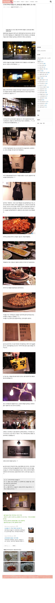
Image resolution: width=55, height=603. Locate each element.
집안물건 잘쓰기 (43, 94)
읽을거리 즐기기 (43, 79)
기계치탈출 (40, 99)
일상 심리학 (42, 65)
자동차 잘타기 (43, 107)
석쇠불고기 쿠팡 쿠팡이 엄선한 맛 (13, 528)
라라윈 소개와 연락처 (41, 50)
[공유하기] (8, 546)
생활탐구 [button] (27, 1)
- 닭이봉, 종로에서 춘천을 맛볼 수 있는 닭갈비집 (14, 520)
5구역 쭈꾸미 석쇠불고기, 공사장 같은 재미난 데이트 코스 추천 (19, 4)
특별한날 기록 (43, 68)
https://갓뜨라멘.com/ (9, 536)
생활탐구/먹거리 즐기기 (15, 7)
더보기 (32, 549)
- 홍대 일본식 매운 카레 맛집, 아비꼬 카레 (12, 515)
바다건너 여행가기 (44, 87)
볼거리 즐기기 (43, 81)
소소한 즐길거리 (43, 96)
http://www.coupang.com (10, 526)
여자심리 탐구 (43, 76)
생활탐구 (40, 78)
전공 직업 (42, 67)
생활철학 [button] (18, 1)
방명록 (36, 1)
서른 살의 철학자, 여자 (7, 1)
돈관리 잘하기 (43, 92)
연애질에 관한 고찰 (44, 72)
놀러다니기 (42, 85)
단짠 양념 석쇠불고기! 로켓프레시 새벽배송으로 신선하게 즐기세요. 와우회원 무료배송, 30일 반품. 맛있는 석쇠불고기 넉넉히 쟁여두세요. (15, 530)
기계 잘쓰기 (43, 105)
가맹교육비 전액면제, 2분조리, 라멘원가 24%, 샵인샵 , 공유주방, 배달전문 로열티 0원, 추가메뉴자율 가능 (14, 540)
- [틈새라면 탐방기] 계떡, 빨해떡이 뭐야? (12, 522)
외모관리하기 (43, 90)
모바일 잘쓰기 (43, 103)
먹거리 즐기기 (43, 83)
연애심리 (40, 70)
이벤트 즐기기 (43, 98)
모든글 (15, 1)
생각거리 (42, 63)
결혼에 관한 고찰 (43, 74)
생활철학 (40, 61)
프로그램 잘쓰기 (43, 101)
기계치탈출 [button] (32, 1)
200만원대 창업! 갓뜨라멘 (11, 538)
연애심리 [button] (22, 1)
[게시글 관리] (9, 546)
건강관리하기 (43, 88)
